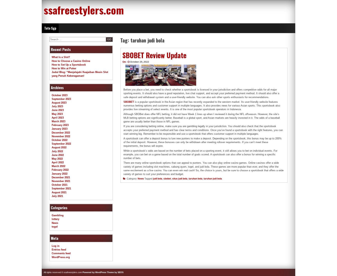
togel (55, 226)
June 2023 (58, 110)
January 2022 (59, 173)
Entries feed (59, 249)
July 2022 (57, 151)
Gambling (58, 215)
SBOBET (128, 101)
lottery (55, 219)
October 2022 (59, 140)
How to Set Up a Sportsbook (69, 64)
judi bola (157, 178)
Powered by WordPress (94, 272)
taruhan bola (195, 178)
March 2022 (58, 166)
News (141, 178)
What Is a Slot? (61, 57)
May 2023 (57, 114)
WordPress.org (61, 257)
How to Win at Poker (64, 68)
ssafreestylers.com (84, 9)
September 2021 (61, 188)
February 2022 (60, 169)
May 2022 (57, 158)
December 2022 (61, 132)
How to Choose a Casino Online (71, 61)
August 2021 (59, 192)
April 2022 (58, 162)
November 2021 (61, 181)
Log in (55, 245)
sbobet (167, 178)
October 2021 (59, 184)
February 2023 (60, 125)
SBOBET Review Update (154, 55)
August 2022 (59, 147)
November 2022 (61, 136)
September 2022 (61, 143)
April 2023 (58, 117)
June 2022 (58, 155)
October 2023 (59, 95)
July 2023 (57, 106)
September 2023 (61, 99)
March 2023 (58, 121)
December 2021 (61, 177)
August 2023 (59, 102)
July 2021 (57, 196)
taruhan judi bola (213, 178)
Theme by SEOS (115, 272)
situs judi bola (179, 178)
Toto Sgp (50, 28)
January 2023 (59, 128)
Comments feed (61, 253)
